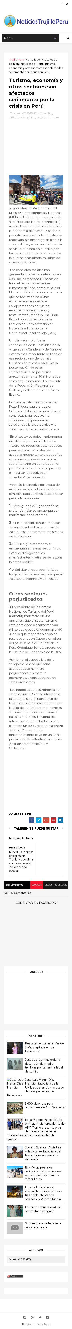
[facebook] (62, 4)
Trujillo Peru (16, 59)
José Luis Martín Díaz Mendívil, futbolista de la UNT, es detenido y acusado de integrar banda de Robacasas (35, 1087)
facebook (61, 885)
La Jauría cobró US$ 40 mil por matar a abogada (43, 1209)
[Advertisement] (39, 149)
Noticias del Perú (32, 63)
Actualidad (33, 59)
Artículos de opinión (22, 117)
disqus (48, 885)
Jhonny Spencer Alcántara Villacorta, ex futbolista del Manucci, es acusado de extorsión (43, 1153)
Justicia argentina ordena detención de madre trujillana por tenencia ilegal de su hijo (44, 1065)
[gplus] (32, 1317)
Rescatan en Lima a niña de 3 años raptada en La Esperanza (44, 1047)
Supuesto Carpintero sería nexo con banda (43, 1225)
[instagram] (24, 1317)
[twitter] (67, 4)
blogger (37, 885)
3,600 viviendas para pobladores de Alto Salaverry (45, 1105)
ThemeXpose (42, 1323)
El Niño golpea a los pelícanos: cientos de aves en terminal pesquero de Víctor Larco (43, 1173)
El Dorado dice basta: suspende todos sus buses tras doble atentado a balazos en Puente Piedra (43, 1193)
